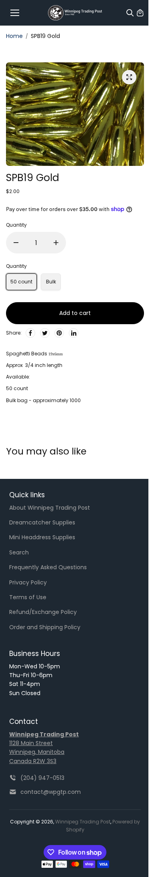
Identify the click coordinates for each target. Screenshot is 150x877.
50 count (21, 281)
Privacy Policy (28, 582)
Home (14, 36)
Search (19, 552)
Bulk (51, 281)
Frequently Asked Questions (48, 567)
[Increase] (56, 242)
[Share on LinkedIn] (73, 333)
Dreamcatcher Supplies (42, 522)
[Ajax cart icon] (140, 13)
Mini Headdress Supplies (42, 537)
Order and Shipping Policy (44, 627)
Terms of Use (27, 597)
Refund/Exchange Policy (43, 612)
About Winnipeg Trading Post (49, 508)
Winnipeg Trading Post (82, 821)
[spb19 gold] (129, 77)
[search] (130, 13)
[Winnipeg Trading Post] (75, 13)
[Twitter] (45, 333)
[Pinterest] (59, 333)
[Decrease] (16, 242)
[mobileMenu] (15, 13)
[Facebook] (30, 333)
